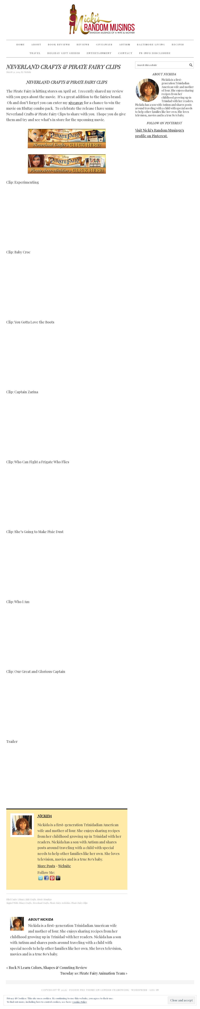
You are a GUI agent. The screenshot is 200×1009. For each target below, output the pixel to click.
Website (64, 866)
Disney (21, 899)
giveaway (75, 102)
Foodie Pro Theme (82, 989)
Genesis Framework (114, 989)
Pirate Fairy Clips (79, 902)
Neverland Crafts (41, 902)
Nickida (45, 816)
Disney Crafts (25, 902)
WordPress (139, 989)
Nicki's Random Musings (100, 20)
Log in (154, 989)
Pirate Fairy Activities (60, 902)
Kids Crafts (31, 899)
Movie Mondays (44, 899)
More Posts (46, 866)
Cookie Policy (79, 1001)
